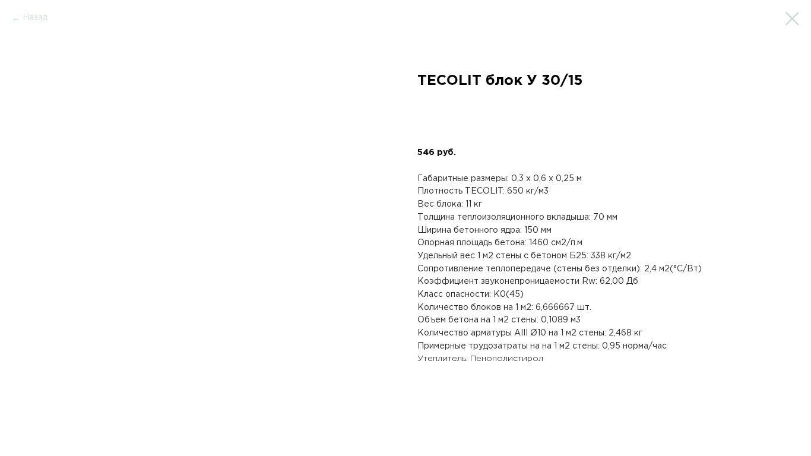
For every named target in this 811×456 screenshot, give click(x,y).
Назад (35, 17)
